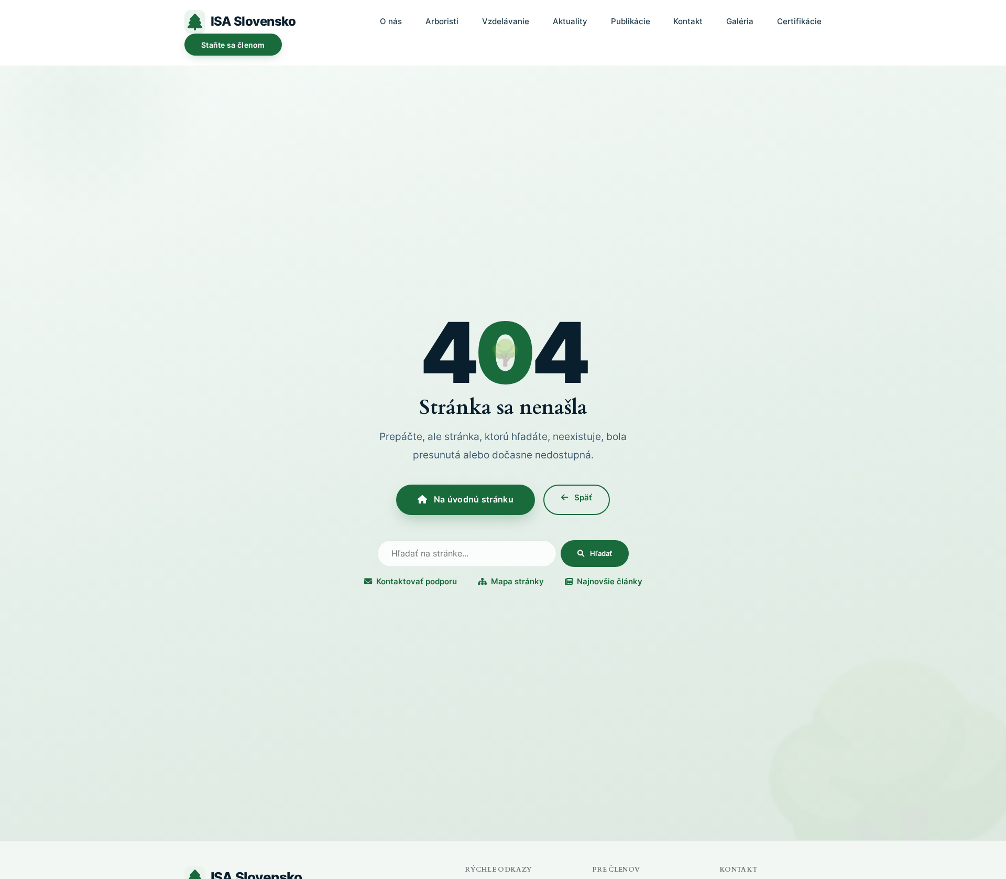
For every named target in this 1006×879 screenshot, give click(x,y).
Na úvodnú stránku (472, 499)
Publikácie (630, 21)
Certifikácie (799, 21)
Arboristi (441, 21)
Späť (582, 497)
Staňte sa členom (233, 44)
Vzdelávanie (505, 21)
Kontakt (688, 21)
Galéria (739, 21)
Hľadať (600, 553)
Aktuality (570, 21)
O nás (391, 21)
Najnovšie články (609, 581)
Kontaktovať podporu (416, 581)
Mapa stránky (517, 581)
